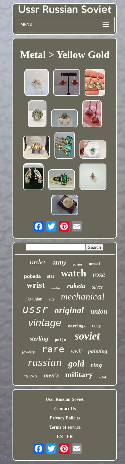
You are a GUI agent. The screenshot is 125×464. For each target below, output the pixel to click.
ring (96, 364)
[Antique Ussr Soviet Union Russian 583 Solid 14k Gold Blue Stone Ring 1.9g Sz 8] (36, 83)
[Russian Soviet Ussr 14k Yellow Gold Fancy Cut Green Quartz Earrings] (95, 83)
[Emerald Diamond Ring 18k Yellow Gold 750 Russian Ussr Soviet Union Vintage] (61, 180)
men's (51, 375)
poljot (61, 340)
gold (76, 363)
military (79, 374)
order (38, 262)
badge (56, 288)
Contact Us (65, 408)
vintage (45, 322)
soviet (87, 336)
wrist (36, 285)
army (59, 262)
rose (99, 274)
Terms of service (64, 427)
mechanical (82, 296)
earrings (77, 325)
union (98, 311)
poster (77, 264)
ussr (35, 309)
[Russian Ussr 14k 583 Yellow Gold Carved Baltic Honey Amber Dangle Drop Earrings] (92, 114)
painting (97, 351)
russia (30, 376)
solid (102, 377)
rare (52, 349)
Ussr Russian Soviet (65, 399)
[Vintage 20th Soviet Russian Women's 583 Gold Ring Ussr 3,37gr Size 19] (64, 119)
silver (97, 287)
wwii (76, 351)
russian (45, 362)
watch (73, 273)
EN (60, 436)
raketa (76, 286)
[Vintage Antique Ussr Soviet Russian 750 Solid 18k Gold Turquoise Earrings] (65, 146)
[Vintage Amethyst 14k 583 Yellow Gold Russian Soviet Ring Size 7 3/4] (93, 177)
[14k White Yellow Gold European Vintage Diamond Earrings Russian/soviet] (33, 177)
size (51, 299)
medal (94, 263)
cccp (96, 325)
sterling (39, 338)
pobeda (32, 276)
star (50, 276)
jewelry (28, 352)
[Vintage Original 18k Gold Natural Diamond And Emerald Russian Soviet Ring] (93, 150)
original (69, 310)
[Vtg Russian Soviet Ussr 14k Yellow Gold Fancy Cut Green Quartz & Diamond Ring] (37, 114)
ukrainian (33, 299)
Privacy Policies (65, 418)
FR (70, 436)
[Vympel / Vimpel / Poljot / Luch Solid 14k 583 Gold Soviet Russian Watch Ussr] (65, 205)
